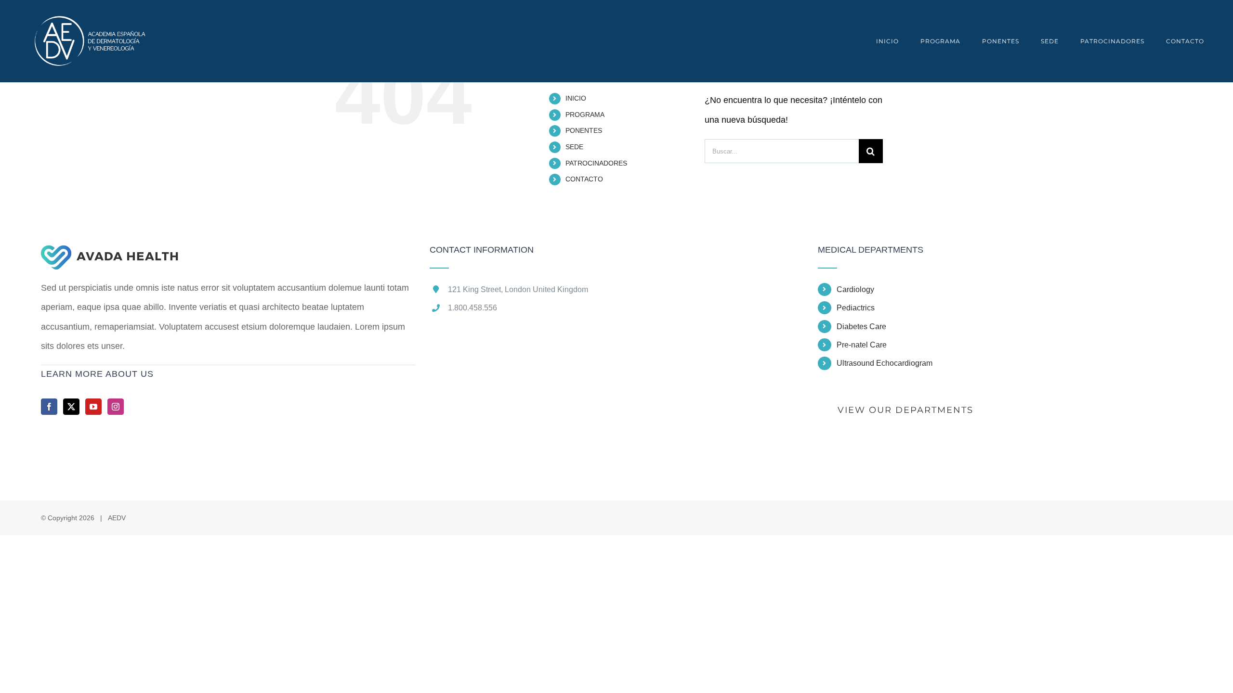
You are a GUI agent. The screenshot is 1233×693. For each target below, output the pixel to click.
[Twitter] (71, 406)
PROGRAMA (584, 114)
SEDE (574, 147)
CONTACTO (584, 179)
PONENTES (583, 130)
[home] (110, 255)
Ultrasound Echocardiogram (884, 363)
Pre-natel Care (862, 345)
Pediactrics (856, 308)
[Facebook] (49, 406)
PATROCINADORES (596, 163)
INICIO (575, 98)
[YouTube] (93, 406)
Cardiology (855, 289)
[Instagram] (115, 406)
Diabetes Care (861, 326)
